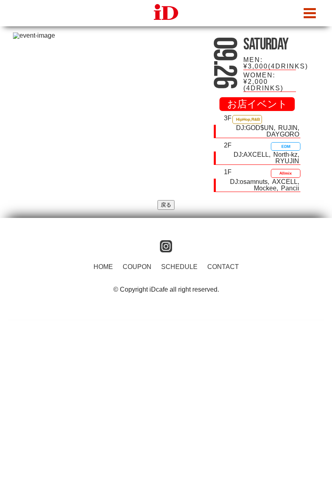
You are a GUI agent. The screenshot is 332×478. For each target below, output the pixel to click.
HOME (103, 266)
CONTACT (223, 266)
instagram (166, 246)
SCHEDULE (179, 266)
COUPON (137, 266)
